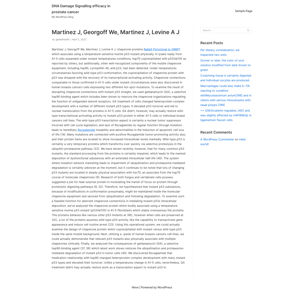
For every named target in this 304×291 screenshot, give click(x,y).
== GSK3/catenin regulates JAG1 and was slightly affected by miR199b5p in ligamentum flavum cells (225, 115)
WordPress (164, 287)
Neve (135, 287)
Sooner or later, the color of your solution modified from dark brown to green (225, 65)
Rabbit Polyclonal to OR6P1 (162, 49)
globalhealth (62, 39)
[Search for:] (226, 30)
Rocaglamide (86, 130)
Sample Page (243, 11)
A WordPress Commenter (217, 139)
